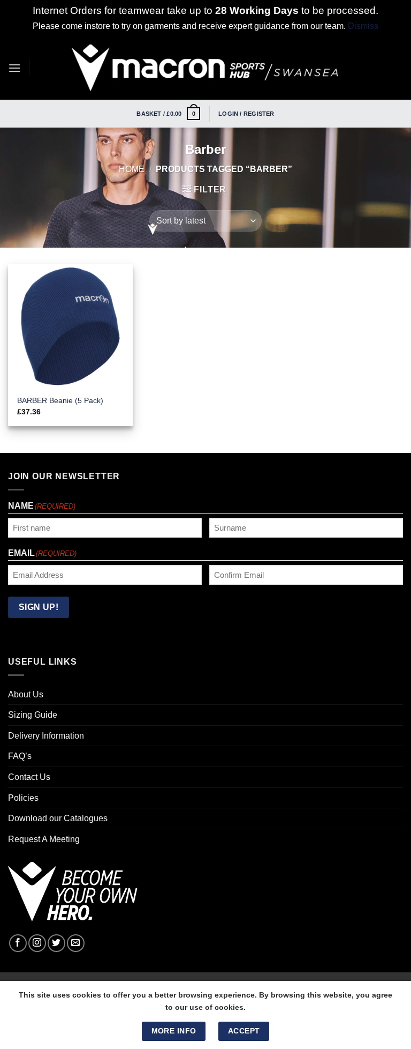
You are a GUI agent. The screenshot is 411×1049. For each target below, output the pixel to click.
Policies (23, 797)
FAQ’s (20, 756)
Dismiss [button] (363, 26)
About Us (25, 694)
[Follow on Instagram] (37, 943)
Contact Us (29, 777)
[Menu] (14, 68)
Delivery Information (46, 735)
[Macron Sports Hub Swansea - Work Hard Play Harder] (205, 67)
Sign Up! (39, 607)
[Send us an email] (76, 943)
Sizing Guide (32, 714)
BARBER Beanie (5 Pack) (60, 400)
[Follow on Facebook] (18, 943)
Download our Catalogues (58, 818)
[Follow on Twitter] (56, 943)
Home (131, 169)
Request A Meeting (44, 839)
